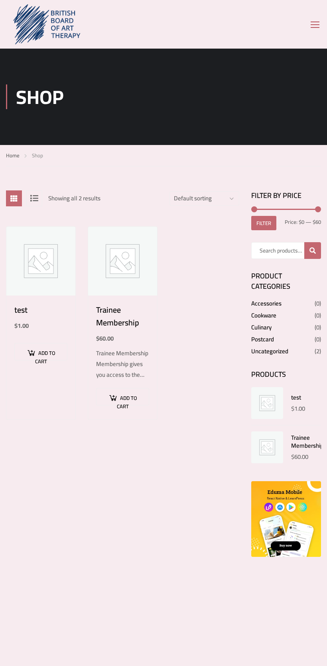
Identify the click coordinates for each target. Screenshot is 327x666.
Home (13, 155)
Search (316, 250)
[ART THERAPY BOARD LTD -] (62, 24)
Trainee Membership (117, 316)
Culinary (261, 327)
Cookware (263, 315)
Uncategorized (269, 351)
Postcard (262, 339)
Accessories (266, 303)
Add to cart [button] (45, 354)
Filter (263, 223)
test (21, 310)
